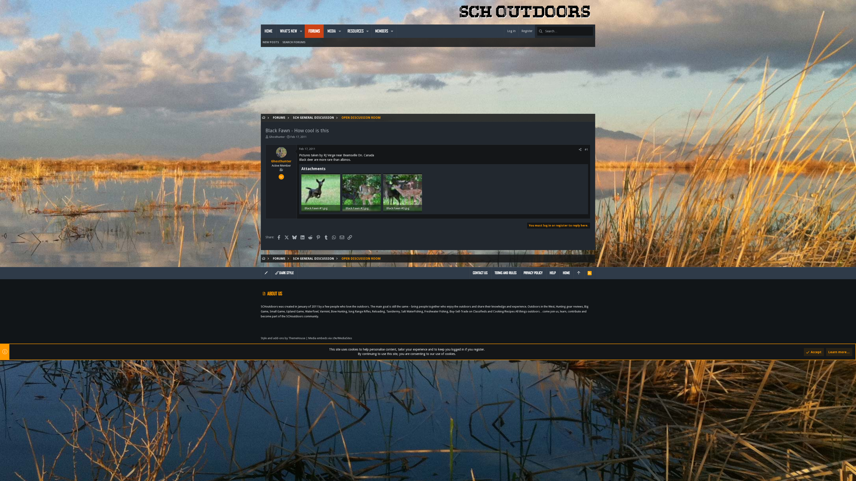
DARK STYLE (286, 273)
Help (553, 273)
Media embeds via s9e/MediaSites (330, 338)
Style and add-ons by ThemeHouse (283, 338)
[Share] (580, 149)
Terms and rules (505, 273)
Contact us (480, 273)
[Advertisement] (394, 82)
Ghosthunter (277, 137)
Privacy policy (533, 273)
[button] (301, 31)
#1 (586, 149)
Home (566, 273)
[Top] (578, 273)
